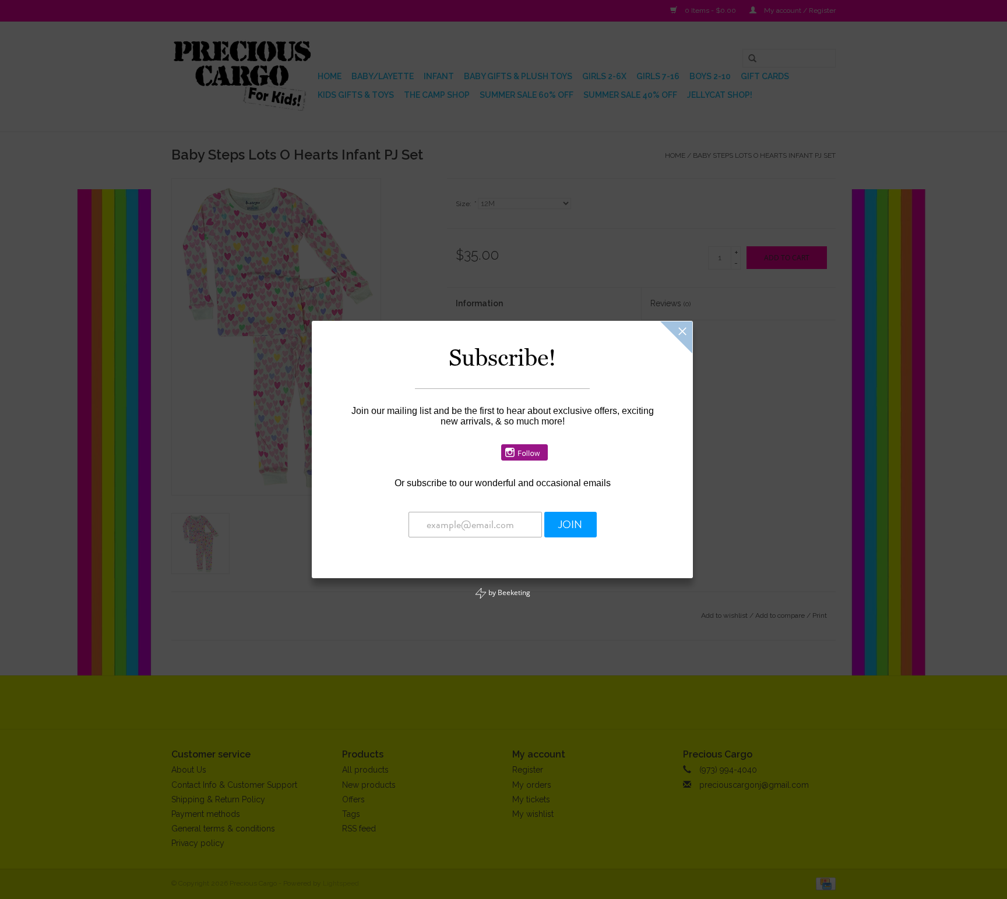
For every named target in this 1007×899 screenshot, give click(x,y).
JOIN (570, 524)
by (508, 592)
